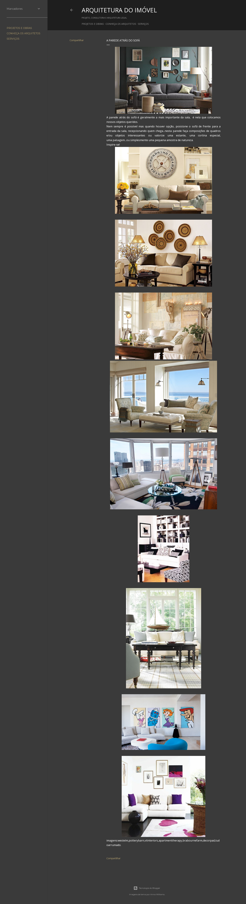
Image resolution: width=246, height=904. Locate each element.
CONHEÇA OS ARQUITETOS (121, 23)
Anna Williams (157, 894)
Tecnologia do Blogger (149, 888)
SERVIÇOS (143, 23)
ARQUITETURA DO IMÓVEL (119, 10)
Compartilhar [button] (77, 40)
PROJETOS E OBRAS (93, 23)
